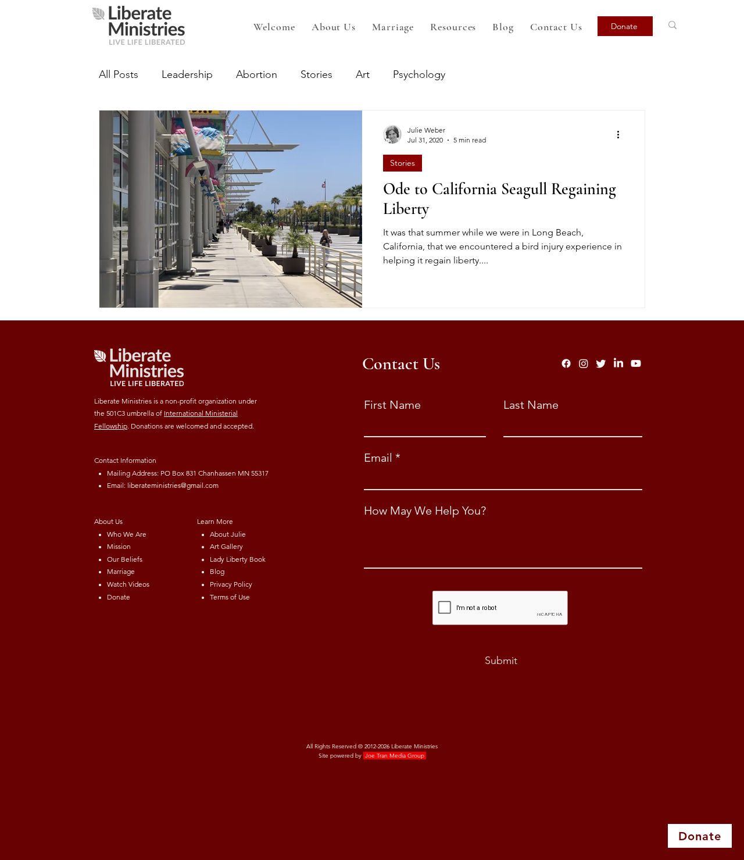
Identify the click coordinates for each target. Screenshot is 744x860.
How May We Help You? (425, 510)
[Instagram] (583, 363)
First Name (392, 405)
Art (363, 74)
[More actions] (622, 134)
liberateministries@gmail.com (173, 485)
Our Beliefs (124, 559)
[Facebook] (566, 363)
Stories (316, 74)
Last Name (531, 405)
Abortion (256, 74)
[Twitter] (601, 363)
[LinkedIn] (618, 363)
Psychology (419, 74)
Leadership (187, 74)
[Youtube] (636, 363)
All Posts (118, 74)
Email (378, 457)
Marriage (121, 571)
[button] (453, 27)
